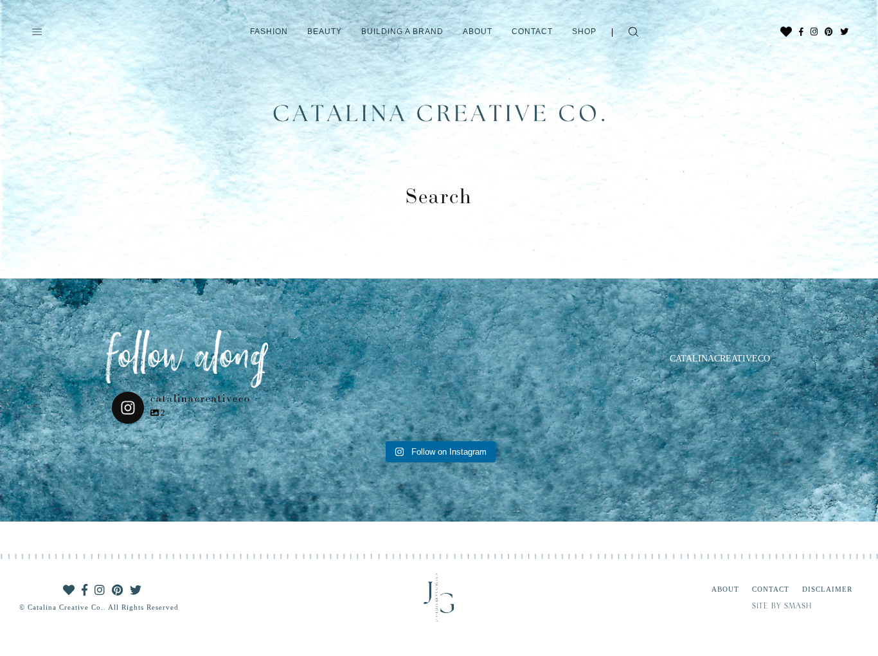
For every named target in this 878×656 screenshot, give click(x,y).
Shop (584, 31)
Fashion (269, 31)
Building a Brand (402, 31)
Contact (532, 31)
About (477, 31)
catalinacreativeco (720, 358)
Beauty (324, 31)
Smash (798, 606)
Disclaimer (827, 589)
